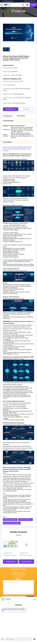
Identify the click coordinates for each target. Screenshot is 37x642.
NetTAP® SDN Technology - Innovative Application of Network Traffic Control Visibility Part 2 (10, 554)
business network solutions (11, 523)
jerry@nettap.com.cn (8, 1)
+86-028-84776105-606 (30, 1)
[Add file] (2, 639)
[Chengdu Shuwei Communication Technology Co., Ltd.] (7, 5)
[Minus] (34, 599)
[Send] (34, 639)
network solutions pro (25, 519)
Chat (33, 5)
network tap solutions (10, 519)
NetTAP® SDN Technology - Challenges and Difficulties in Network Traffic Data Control (26, 554)
